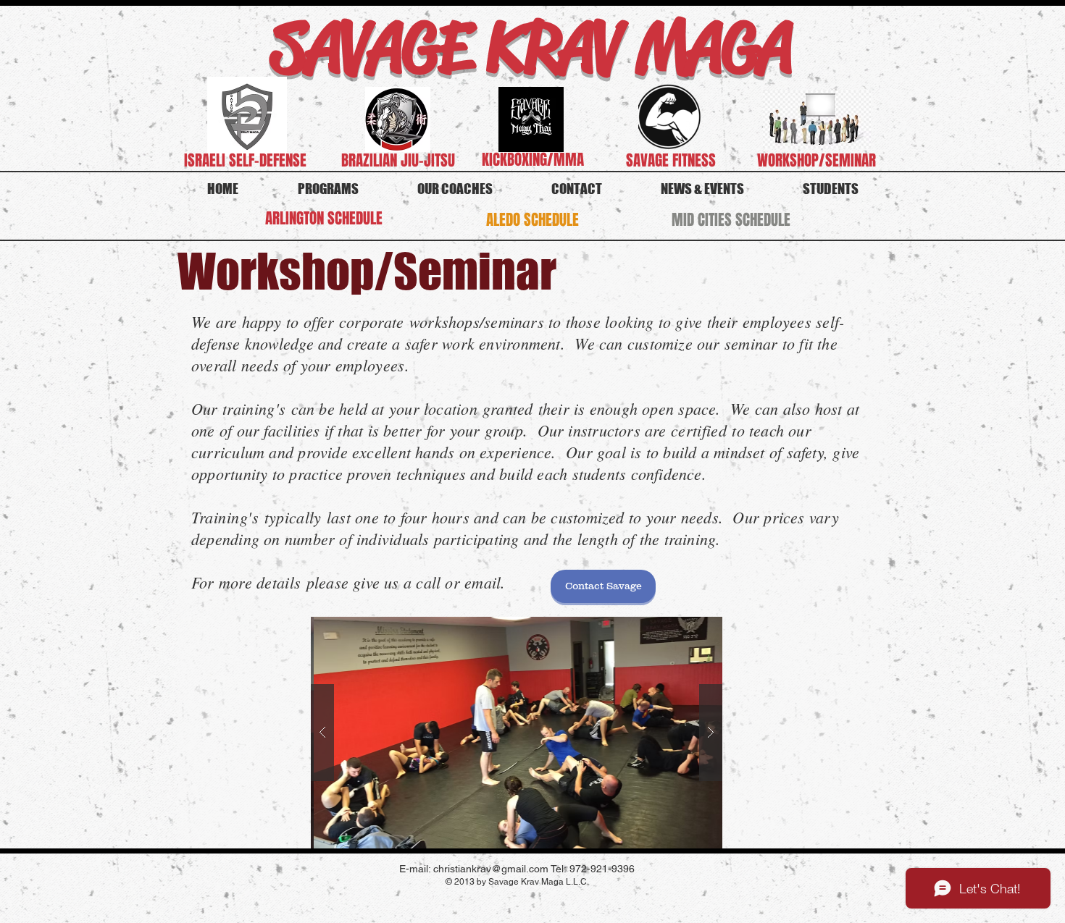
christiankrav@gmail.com (490, 868)
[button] (516, 732)
